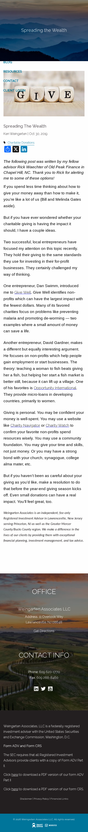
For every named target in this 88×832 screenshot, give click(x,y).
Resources (12, 71)
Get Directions (44, 631)
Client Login (14, 90)
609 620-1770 (49, 672)
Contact (11, 81)
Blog (7, 62)
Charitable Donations (21, 142)
